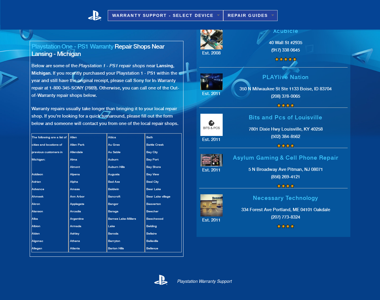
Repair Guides (245, 15)
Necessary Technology (285, 198)
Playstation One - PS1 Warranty (72, 46)
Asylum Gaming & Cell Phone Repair (285, 157)
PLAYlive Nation (285, 77)
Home (98, 15)
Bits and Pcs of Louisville (285, 117)
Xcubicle (286, 31)
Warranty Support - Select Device (160, 15)
